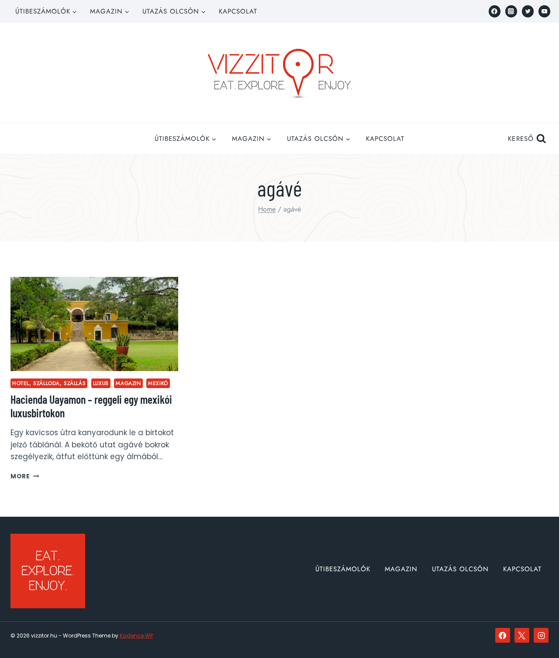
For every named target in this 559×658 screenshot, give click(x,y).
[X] (521, 635)
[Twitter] (528, 11)
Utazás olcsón (460, 569)
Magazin (128, 383)
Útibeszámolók (342, 569)
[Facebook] (494, 11)
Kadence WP (136, 635)
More (24, 476)
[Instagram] (511, 11)
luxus (101, 383)
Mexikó (158, 383)
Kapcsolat (238, 11)
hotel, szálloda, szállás (49, 383)
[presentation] (94, 324)
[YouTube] (544, 11)
